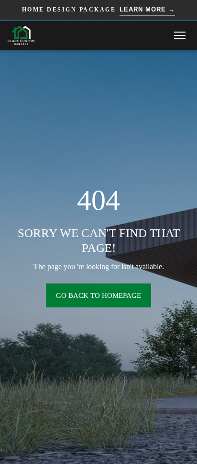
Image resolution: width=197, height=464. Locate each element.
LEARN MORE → (147, 9)
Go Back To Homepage (98, 295)
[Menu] (179, 35)
